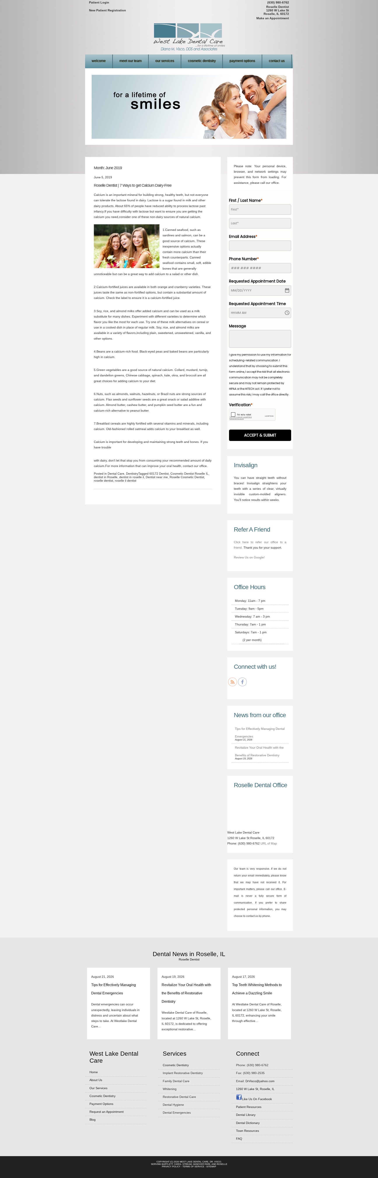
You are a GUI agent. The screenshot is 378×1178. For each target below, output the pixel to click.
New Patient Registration (107, 10)
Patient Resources (248, 1107)
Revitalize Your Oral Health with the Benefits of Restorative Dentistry (186, 993)
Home (93, 1072)
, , (255, 1089)
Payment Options (242, 61)
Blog (92, 1119)
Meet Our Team (130, 61)
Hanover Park (201, 1164)
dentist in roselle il (131, 477)
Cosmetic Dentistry (202, 61)
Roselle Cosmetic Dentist (187, 477)
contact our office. (195, 466)
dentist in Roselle (105, 477)
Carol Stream (183, 1164)
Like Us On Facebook (257, 1099)
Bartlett (167, 1164)
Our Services (164, 61)
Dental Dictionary (248, 1123)
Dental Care (116, 473)
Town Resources (247, 1130)
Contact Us (277, 61)
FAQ (239, 1138)
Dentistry (132, 473)
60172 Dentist (159, 473)
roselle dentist (103, 480)
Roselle (222, 1164)
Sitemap (211, 1166)
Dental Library (246, 1115)
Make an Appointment (272, 18)
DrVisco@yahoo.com (260, 1081)
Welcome (99, 61)
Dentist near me (157, 477)
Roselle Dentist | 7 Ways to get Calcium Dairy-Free (133, 185)
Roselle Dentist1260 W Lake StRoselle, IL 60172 (276, 10)
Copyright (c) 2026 (167, 1161)
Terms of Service (193, 1166)
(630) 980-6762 (278, 2)
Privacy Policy (171, 1166)
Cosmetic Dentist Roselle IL (189, 473)
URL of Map (269, 843)
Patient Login (99, 2)
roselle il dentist (125, 480)
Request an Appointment (106, 1111)
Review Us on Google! (249, 557)
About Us (95, 1080)
